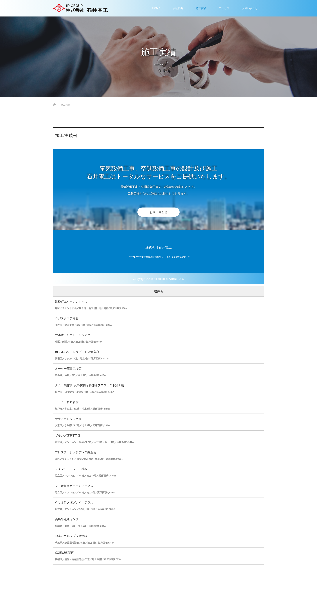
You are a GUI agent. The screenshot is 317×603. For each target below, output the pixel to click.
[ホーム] (54, 98)
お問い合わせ (250, 8)
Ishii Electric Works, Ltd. (167, 279)
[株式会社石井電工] (80, 8)
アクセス (224, 8)
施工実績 (201, 8)
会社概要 (178, 8)
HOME (156, 8)
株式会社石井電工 (158, 247)
